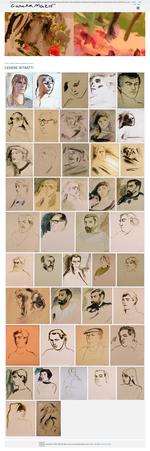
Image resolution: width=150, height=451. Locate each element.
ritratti (31, 63)
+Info (133, 2)
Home (7, 63)
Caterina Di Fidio (105, 444)
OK (139, 2)
